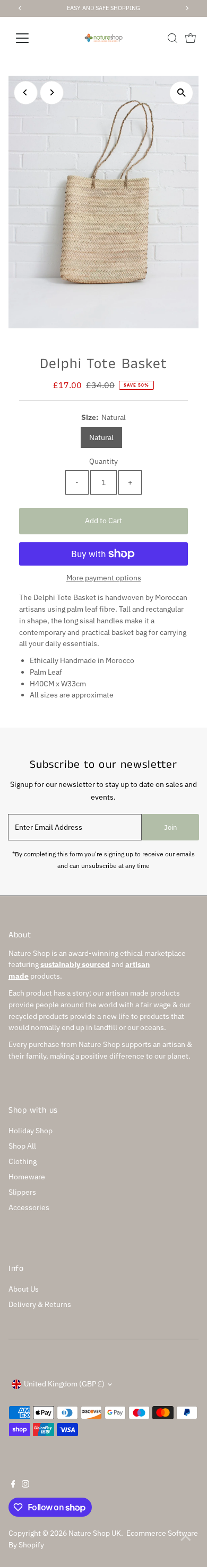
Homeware (26, 1176)
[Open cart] (190, 38)
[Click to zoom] (181, 93)
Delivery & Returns (39, 1304)
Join (170, 827)
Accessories (28, 1207)
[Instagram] (25, 1485)
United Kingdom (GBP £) (64, 1384)
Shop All (22, 1146)
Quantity (103, 461)
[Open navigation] (30, 38)
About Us (23, 1289)
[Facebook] (13, 1485)
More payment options (103, 578)
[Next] (52, 92)
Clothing (22, 1161)
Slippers (22, 1192)
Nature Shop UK (94, 1533)
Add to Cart (103, 520)
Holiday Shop (30, 1130)
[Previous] (26, 92)
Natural (101, 437)
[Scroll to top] (185, 1537)
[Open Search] (172, 38)
